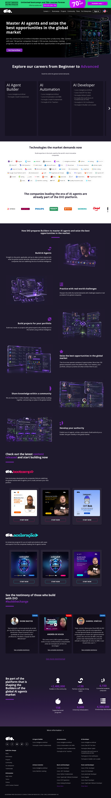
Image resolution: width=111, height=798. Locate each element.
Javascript (63, 177)
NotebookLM (34, 173)
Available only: (97, 3)
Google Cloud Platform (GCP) (17, 173)
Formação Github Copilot (83, 95)
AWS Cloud (38, 165)
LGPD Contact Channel (12, 785)
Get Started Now (14, 50)
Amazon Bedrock (84, 165)
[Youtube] (17, 744)
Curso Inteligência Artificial (16, 94)
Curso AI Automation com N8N (51, 97)
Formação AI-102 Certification (84, 102)
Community (71, 11)
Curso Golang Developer (64, 783)
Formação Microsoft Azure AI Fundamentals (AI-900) (83, 98)
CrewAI (14, 177)
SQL (70, 173)
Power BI (62, 180)
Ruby (54, 177)
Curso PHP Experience (63, 780)
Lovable (29, 169)
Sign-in (96, 11)
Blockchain (71, 165)
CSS (62, 165)
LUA (31, 180)
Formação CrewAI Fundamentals (18, 97)
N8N (38, 177)
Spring (22, 177)
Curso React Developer (87, 780)
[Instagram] (26, 744)
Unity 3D (54, 169)
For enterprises (10, 765)
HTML (46, 177)
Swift (44, 173)
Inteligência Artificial (70, 161)
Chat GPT (14, 165)
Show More (60, 786)
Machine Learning (42, 180)
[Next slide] (109, 108)
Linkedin (35, 615)
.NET (11, 161)
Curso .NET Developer (63, 771)
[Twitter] (22, 744)
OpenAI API (100, 173)
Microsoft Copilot (41, 169)
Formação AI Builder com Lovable (85, 105)
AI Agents (79, 173)
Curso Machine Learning (39, 771)
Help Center (9, 776)
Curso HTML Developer (87, 768)
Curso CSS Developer (87, 771)
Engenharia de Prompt (57, 173)
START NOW (24, 520)
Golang (92, 161)
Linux (23, 180)
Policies (8, 782)
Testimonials (9, 768)
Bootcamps (55, 11)
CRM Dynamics (26, 165)
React (89, 180)
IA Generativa (74, 169)
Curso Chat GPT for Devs (83, 92)
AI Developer (84, 85)
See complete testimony (21, 650)
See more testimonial (55, 659)
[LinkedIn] (7, 744)
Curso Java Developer (63, 768)
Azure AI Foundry (17, 169)
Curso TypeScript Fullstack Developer (67, 777)
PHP (53, 180)
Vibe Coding (97, 169)
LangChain (86, 169)
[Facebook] (12, 744)
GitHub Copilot (98, 165)
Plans (78, 11)
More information (54, 730)
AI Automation (50, 87)
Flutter (29, 161)
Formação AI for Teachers (49, 102)
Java (30, 177)
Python (83, 161)
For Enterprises (86, 11)
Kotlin (57, 161)
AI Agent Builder (14, 87)
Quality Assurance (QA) (76, 180)
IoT (72, 177)
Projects (63, 11)
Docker (63, 169)
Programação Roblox (95, 177)
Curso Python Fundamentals (65, 774)
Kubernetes (81, 177)
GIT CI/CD (89, 173)
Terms (7, 779)
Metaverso (48, 161)
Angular (20, 161)
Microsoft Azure (51, 165)
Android (38, 161)
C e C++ (101, 161)
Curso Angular (85, 777)
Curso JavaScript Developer (88, 774)
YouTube (68, 615)
